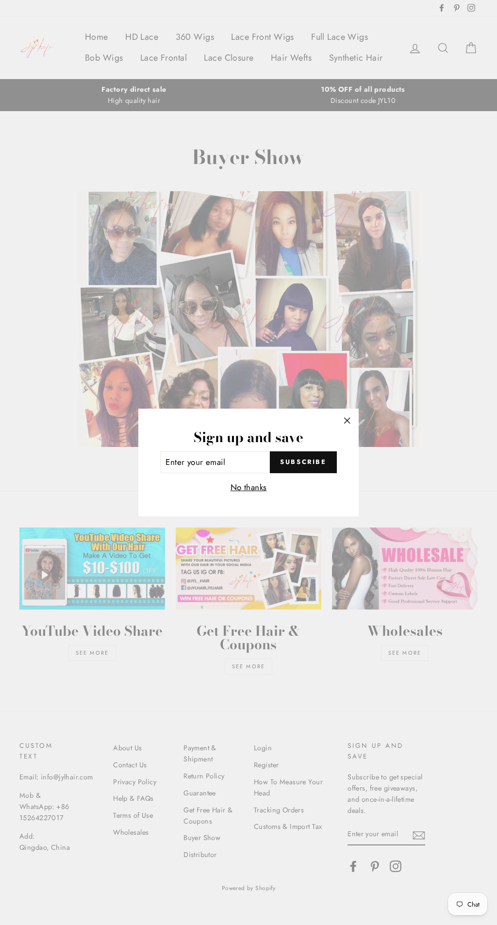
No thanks (249, 487)
